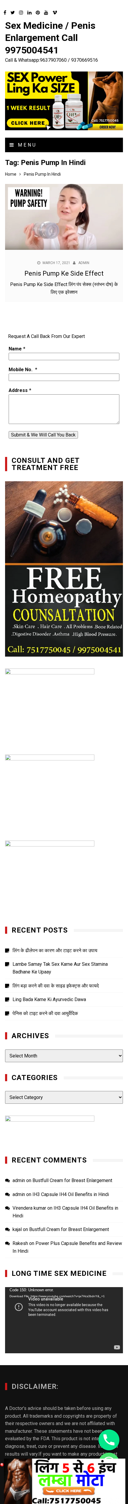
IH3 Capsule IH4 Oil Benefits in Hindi (70, 1194)
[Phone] (109, 1440)
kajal (17, 1229)
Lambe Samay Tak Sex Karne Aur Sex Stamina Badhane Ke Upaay (60, 968)
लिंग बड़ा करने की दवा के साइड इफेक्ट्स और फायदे (56, 986)
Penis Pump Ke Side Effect (64, 273)
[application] (64, 1320)
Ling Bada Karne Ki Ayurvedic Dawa (49, 999)
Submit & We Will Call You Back (43, 435)
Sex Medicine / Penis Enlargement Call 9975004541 (50, 38)
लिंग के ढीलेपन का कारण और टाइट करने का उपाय (55, 950)
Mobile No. (21, 369)
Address (18, 390)
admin (83, 263)
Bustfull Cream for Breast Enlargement (72, 1180)
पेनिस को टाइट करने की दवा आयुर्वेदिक (45, 1013)
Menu (26, 145)
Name (15, 349)
